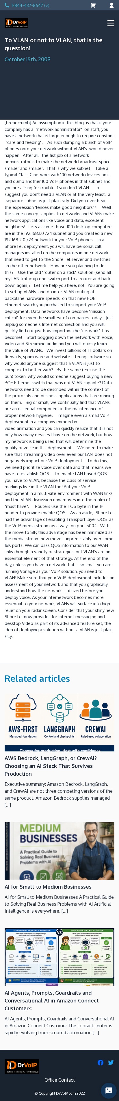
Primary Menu (110, 23)
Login (110, 5)
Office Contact (59, 1080)
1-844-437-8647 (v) (30, 5)
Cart (93, 5)
